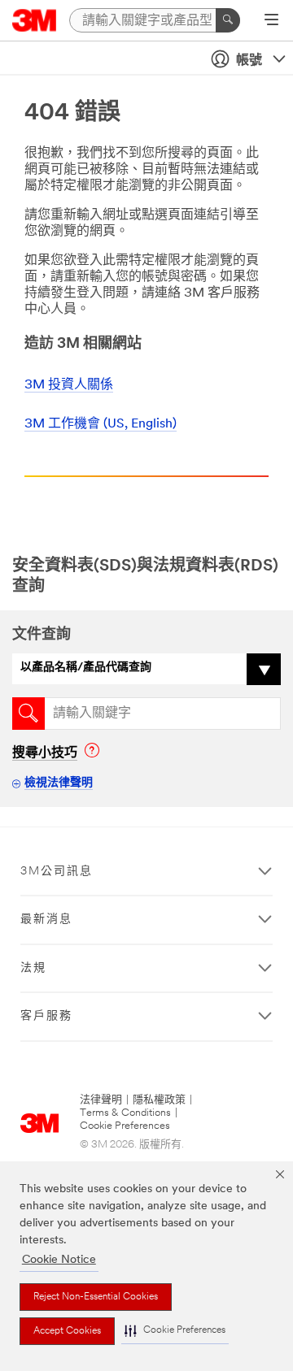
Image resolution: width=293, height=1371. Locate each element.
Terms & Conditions (125, 1113)
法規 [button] (33, 968)
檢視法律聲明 (58, 783)
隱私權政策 (159, 1100)
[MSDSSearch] (28, 713)
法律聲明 (101, 1100)
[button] (175, 1330)
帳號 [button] (249, 60)
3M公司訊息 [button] (56, 872)
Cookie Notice (59, 1260)
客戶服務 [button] (46, 1016)
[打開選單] (271, 21)
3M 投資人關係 (68, 385)
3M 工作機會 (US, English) (100, 424)
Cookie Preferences (125, 1126)
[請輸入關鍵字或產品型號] (228, 20)
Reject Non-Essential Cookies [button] (95, 1297)
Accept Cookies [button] (67, 1331)
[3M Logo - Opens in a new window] (34, 20)
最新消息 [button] (46, 919)
